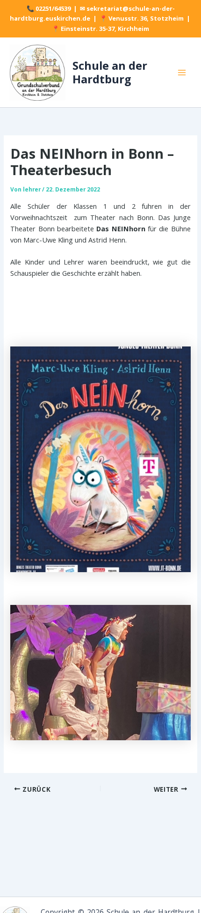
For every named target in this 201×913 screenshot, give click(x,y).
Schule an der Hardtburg (109, 72)
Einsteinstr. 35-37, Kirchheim (105, 28)
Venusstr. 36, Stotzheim (146, 18)
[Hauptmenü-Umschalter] (182, 72)
